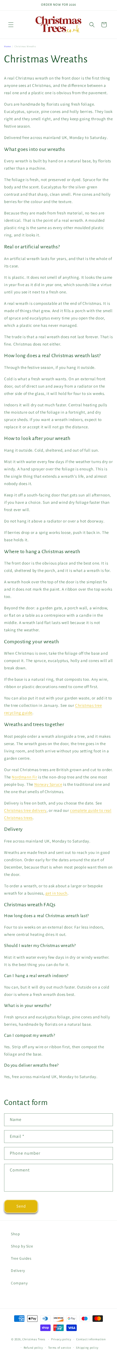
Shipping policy (87, 1348)
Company (19, 1283)
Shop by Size (22, 1246)
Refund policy (33, 1348)
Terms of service (59, 1348)
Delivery (18, 1270)
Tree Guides (21, 1258)
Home (7, 46)
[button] (11, 25)
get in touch (56, 893)
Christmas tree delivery (25, 810)
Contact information (91, 1339)
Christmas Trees (33, 1339)
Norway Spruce (48, 784)
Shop (15, 1233)
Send (21, 1206)
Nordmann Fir (24, 777)
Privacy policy (61, 1339)
